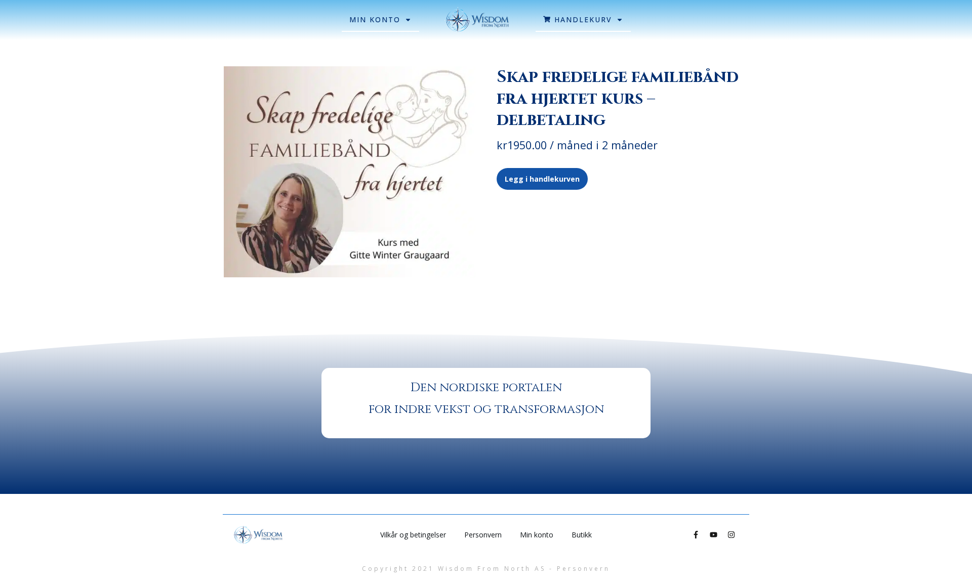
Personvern (583, 568)
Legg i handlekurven (542, 179)
